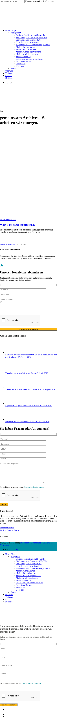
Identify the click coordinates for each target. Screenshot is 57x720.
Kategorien (15, 556)
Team (2, 219)
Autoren (14, 592)
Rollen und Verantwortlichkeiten (29, 583)
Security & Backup (24, 585)
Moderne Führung (23, 580)
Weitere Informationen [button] (9, 530)
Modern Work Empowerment (28, 575)
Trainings (9, 597)
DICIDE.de (47, 543)
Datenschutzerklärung (9, 309)
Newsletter (4, 545)
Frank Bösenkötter (8, 244)
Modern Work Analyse (25, 571)
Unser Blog (10, 554)
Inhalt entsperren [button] (7, 528)
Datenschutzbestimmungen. (34, 487)
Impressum (24, 543)
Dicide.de (9, 602)
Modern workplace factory (27, 578)
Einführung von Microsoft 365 (28, 564)
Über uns (20, 590)
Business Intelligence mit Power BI (30, 559)
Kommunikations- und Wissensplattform (33, 568)
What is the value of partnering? (17, 224)
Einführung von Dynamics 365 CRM (31, 561)
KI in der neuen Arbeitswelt (27, 566)
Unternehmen (10, 219)
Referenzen (20, 587)
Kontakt (8, 599)
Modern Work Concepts (26, 573)
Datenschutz (36, 543)
